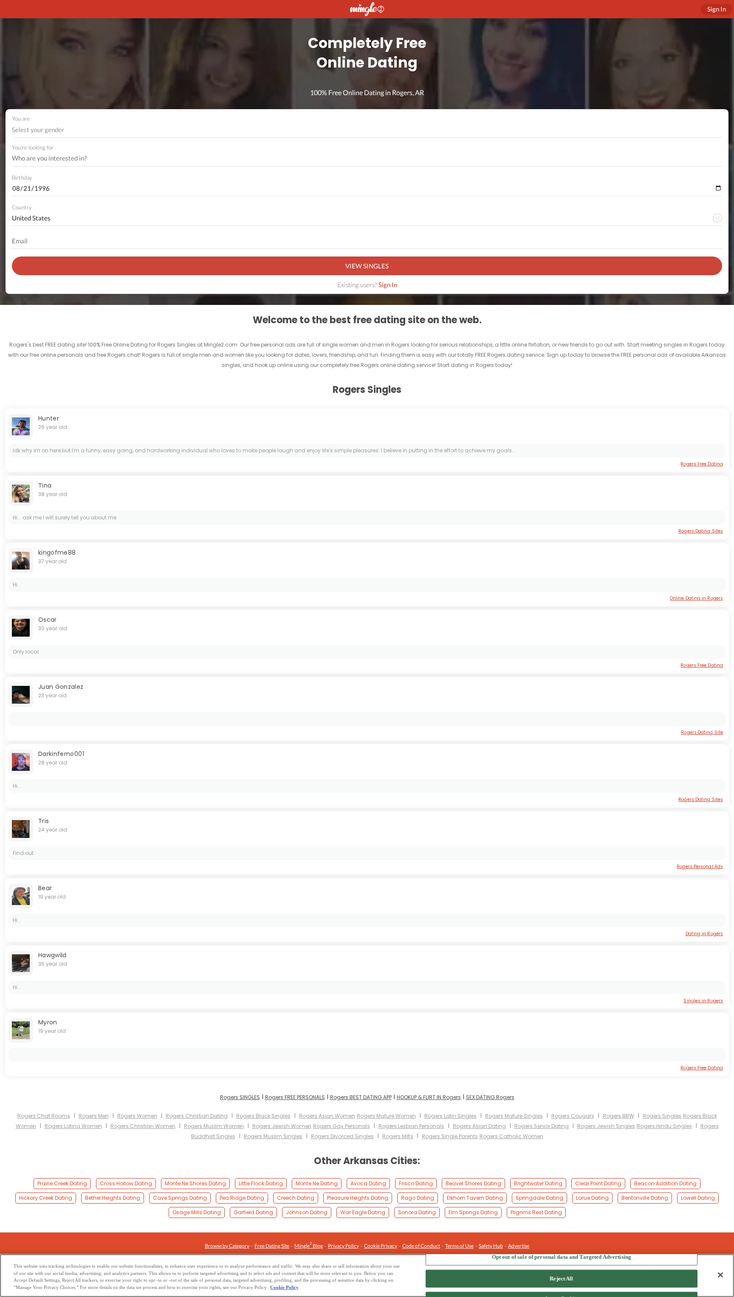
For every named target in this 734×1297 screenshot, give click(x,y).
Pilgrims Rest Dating (536, 1212)
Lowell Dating (698, 1197)
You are (21, 118)
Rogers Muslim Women (214, 1126)
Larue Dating (592, 1197)
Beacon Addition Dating (665, 1183)
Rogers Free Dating (701, 464)
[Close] (720, 1275)
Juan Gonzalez (61, 686)
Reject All (561, 1278)
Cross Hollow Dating (126, 1183)
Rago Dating (417, 1197)
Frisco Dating (416, 1183)
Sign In (387, 284)
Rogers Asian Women (327, 1115)
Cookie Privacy (380, 1246)
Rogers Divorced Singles (342, 1136)
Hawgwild (52, 955)
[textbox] (366, 129)
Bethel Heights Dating (112, 1197)
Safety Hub (491, 1246)
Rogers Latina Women (73, 1126)
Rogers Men (94, 1115)
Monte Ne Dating (317, 1183)
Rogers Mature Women (386, 1115)
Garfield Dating (253, 1212)
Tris (43, 821)
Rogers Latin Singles (450, 1115)
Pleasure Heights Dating (357, 1197)
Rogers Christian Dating (197, 1115)
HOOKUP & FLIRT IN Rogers (429, 1097)
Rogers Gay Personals (341, 1126)
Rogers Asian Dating (479, 1126)
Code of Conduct (421, 1246)
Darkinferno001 (61, 754)
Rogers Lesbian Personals (411, 1126)
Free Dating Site (271, 1246)
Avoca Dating (368, 1183)
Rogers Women (137, 1115)
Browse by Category (227, 1246)
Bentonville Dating (644, 1197)
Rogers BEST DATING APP (361, 1097)
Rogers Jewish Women (281, 1126)
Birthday (22, 177)
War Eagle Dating (362, 1212)
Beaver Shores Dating (473, 1183)
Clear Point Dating (598, 1183)
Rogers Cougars (572, 1115)
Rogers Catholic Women (511, 1136)
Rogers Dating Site (702, 732)
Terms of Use (459, 1246)
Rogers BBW (618, 1115)
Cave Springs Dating (180, 1197)
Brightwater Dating (538, 1183)
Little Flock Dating (261, 1183)
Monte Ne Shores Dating (195, 1183)
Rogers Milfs (397, 1136)
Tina (44, 485)
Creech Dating (295, 1197)
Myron (47, 1022)
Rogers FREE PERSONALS (295, 1097)
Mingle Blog (308, 1245)
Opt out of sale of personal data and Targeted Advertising (561, 1256)
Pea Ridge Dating (242, 1197)
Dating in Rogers (704, 933)
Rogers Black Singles (263, 1115)
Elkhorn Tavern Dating (475, 1197)
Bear (45, 888)
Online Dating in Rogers (696, 598)
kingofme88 (57, 552)
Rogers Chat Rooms (43, 1115)
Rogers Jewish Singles (606, 1126)
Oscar (47, 619)
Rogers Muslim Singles (273, 1136)
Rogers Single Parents (450, 1136)
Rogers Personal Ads (700, 866)
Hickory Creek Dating (45, 1197)
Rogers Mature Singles (514, 1115)
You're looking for (33, 147)
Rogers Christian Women (142, 1126)
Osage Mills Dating (196, 1212)
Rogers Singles (662, 1115)
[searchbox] (361, 158)
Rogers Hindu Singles (664, 1126)
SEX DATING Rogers (490, 1097)
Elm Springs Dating (473, 1212)
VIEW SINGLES (367, 266)
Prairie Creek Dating (62, 1183)
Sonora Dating (417, 1212)
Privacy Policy (343, 1246)
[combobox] (367, 130)
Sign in (716, 9)
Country (21, 207)
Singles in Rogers (703, 1001)
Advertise (518, 1246)
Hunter (48, 418)
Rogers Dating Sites (700, 531)
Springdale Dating (539, 1197)
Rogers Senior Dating (541, 1126)
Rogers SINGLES (240, 1097)
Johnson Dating (306, 1212)
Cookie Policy (284, 1287)
